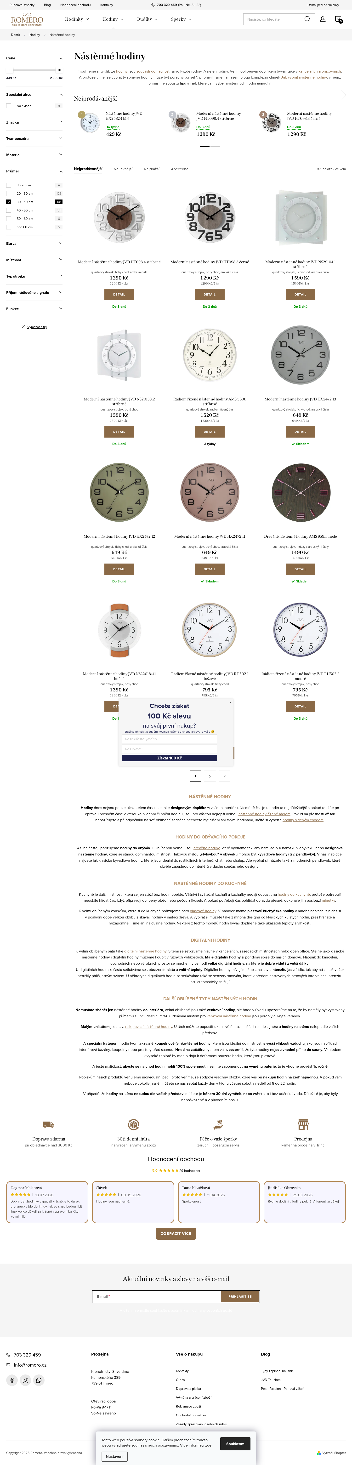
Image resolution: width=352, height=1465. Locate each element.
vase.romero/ (25, 1380)
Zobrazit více (176, 1233)
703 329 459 (27, 1354)
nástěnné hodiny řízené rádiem (264, 813)
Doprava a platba (188, 1388)
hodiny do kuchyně (294, 894)
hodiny (122, 71)
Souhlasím (235, 1444)
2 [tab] (215, 146)
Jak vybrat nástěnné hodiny (304, 77)
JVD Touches (271, 1380)
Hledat (308, 19)
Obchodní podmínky (191, 1415)
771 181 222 (39, 1380)
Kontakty (106, 4)
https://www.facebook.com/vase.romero (12, 1380)
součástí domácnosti (153, 71)
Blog (47, 4)
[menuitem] (77, 19)
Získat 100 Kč (169, 758)
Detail (119, 294)
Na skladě (38, 105)
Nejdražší (151, 168)
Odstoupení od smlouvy (323, 5)
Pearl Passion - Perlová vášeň (283, 1388)
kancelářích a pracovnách (320, 71)
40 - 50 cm (39, 210)
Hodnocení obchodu (75, 4)
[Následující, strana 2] (210, 776)
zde (208, 1445)
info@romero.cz (30, 1364)
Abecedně (179, 168)
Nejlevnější (123, 168)
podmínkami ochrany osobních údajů (201, 1310)
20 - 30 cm (39, 193)
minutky (328, 900)
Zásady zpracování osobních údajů (201, 1424)
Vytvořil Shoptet (334, 1452)
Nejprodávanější (88, 168)
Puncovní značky (22, 4)
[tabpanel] (119, 123)
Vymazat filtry (37, 327)
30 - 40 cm (39, 202)
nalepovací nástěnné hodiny (148, 1026)
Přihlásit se (240, 1296)
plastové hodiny (203, 910)
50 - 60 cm (38, 218)
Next (343, 95)
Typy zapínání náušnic (277, 1371)
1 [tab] (205, 146)
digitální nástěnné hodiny (145, 951)
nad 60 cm (38, 227)
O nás (180, 1380)
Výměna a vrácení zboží (193, 1397)
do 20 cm (38, 185)
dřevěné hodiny (206, 847)
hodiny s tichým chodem (303, 819)
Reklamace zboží (188, 1406)
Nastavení (114, 1456)
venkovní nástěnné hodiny (229, 1016)
